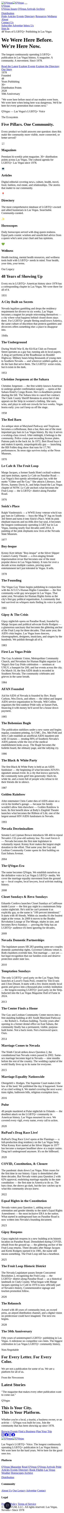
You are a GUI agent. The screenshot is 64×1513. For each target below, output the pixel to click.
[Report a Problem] (7, 1505)
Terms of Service (27, 1503)
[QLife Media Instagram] (10, 1435)
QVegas (5, 5)
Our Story (6, 69)
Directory (30, 16)
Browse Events (9, 1431)
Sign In (5, 28)
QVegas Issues (9, 8)
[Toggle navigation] (26, 3)
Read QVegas (29, 1466)
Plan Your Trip (44, 1431)
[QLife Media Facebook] (13, 1435)
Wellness (52, 16)
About (4, 19)
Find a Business (26, 1431)
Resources (41, 16)
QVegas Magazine (11, 1466)
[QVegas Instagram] (3, 1435)
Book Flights (36, 1469)
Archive (40, 8)
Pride (4, 16)
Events (20, 16)
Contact (41, 1490)
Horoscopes (17, 1472)
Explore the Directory (47, 66)
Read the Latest (9, 66)
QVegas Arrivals (26, 8)
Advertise (17, 25)
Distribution (7, 13)
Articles (12, 16)
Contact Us (7, 22)
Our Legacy (19, 1490)
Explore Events (27, 66)
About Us (6, 1490)
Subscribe (6, 25)
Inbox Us (29, 25)
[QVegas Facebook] (6, 1435)
